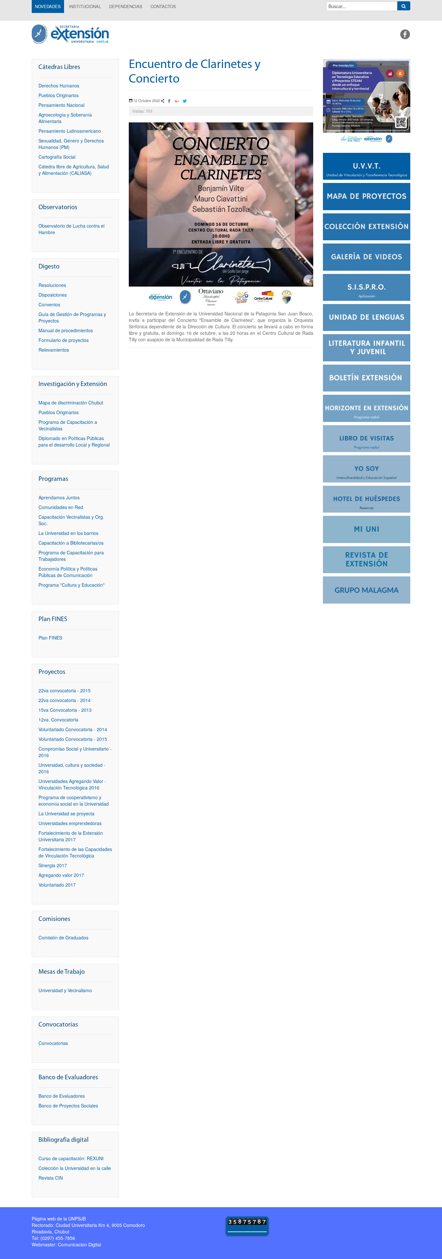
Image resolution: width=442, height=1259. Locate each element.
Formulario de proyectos (64, 340)
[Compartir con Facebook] (169, 101)
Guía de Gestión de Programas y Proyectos (72, 317)
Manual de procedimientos (66, 330)
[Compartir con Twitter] (184, 101)
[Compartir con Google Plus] (177, 101)
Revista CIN (51, 1177)
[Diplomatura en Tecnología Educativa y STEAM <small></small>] (366, 101)
